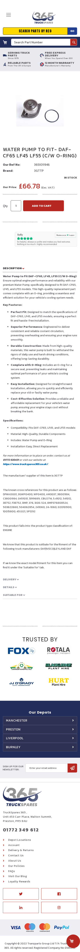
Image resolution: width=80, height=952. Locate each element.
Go (72, 31)
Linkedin (21, 907)
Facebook (59, 893)
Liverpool (14, 738)
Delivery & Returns (21, 850)
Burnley (13, 747)
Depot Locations (19, 840)
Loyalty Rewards (19, 881)
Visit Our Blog (17, 876)
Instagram (59, 907)
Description (12, 268)
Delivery (10, 579)
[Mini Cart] (5, 42)
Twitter (21, 893)
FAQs (11, 871)
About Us (14, 861)
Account (14, 845)
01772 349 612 (21, 829)
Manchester (16, 720)
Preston (13, 729)
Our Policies (16, 866)
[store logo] (42, 19)
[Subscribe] (72, 768)
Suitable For (13, 595)
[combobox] (44, 42)
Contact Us (16, 855)
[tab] (40, 268)
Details (9, 587)
